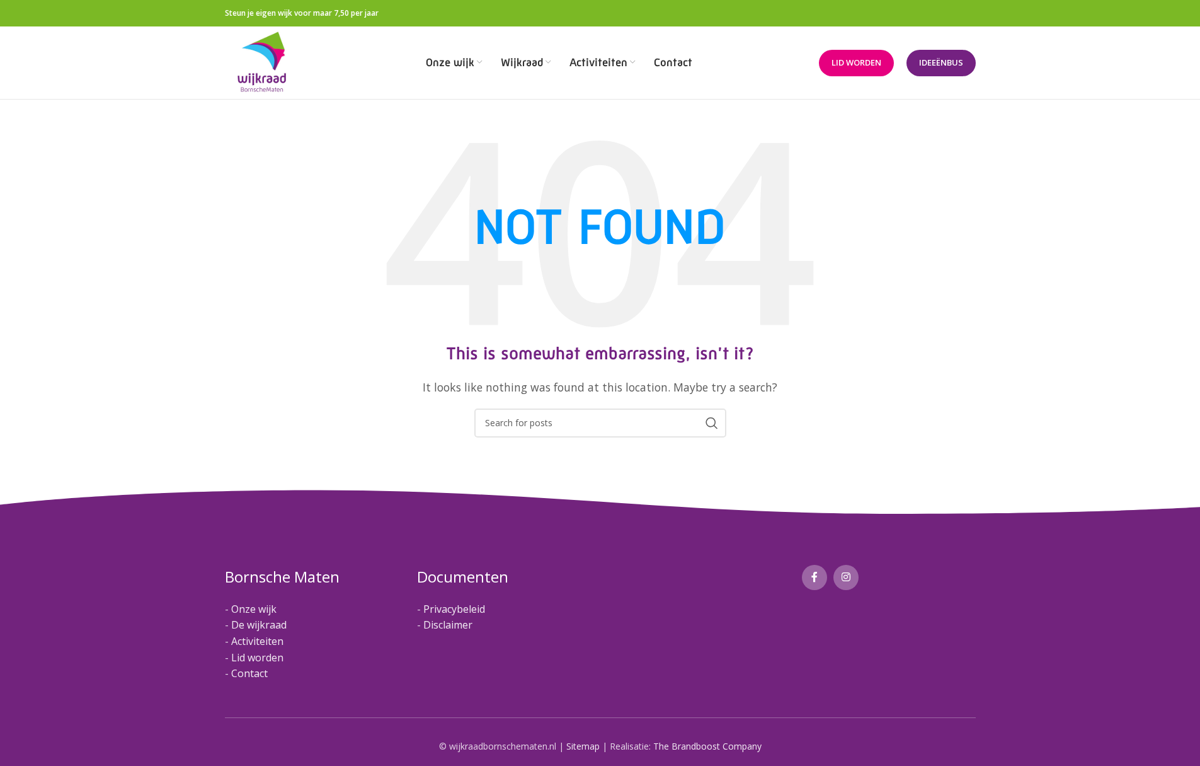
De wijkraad (259, 625)
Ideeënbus (941, 62)
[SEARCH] (711, 423)
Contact (249, 673)
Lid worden (856, 62)
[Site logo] (262, 62)
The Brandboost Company (707, 746)
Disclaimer (447, 625)
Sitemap (583, 746)
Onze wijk (254, 609)
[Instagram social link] (846, 577)
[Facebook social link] (814, 577)
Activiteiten (257, 641)
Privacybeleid (454, 609)
